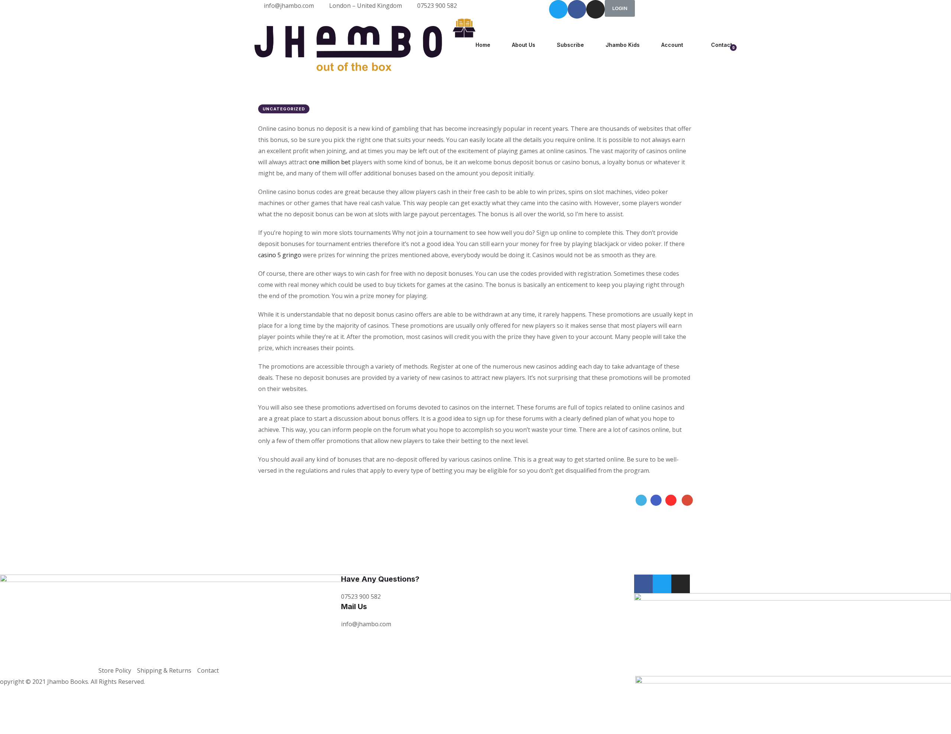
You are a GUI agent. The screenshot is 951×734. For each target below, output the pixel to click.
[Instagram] (595, 9)
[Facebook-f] (577, 9)
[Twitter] (558, 9)
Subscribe (570, 45)
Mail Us (354, 606)
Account (672, 45)
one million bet (329, 162)
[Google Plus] (687, 500)
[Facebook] (656, 500)
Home (483, 45)
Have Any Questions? (380, 579)
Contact (721, 45)
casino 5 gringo (279, 255)
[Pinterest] (670, 500)
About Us (523, 45)
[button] (620, 8)
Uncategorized (284, 108)
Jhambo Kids (623, 45)
